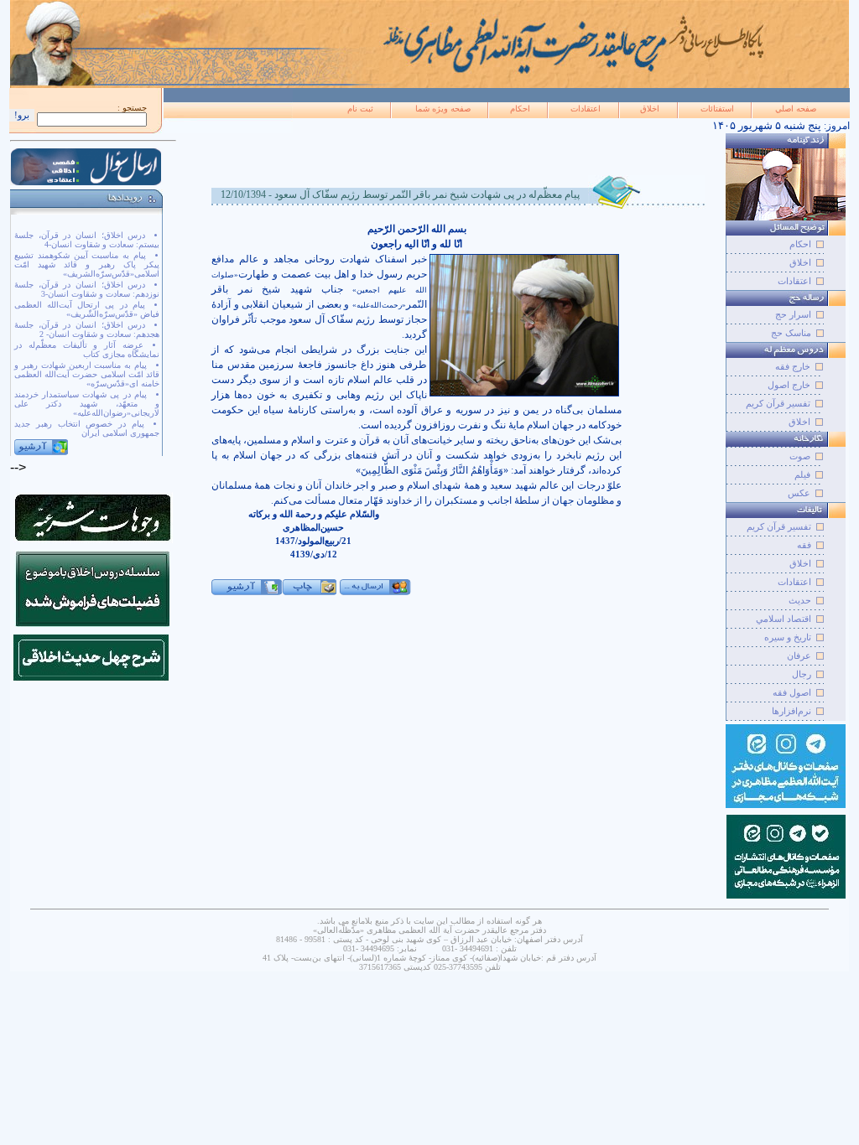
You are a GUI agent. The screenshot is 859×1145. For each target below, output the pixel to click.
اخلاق (649, 108)
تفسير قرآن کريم (779, 526)
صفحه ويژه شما (443, 108)
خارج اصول (789, 385)
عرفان (799, 655)
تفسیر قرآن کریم (778, 403)
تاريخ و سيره (787, 637)
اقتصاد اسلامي (783, 619)
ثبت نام (360, 108)
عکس (799, 493)
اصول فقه (792, 692)
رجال (801, 674)
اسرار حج (793, 314)
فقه (804, 545)
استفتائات (717, 108)
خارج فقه (792, 366)
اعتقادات (585, 108)
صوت (799, 456)
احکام (520, 108)
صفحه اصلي (795, 108)
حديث (800, 600)
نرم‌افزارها (791, 711)
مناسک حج (791, 333)
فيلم (802, 474)
